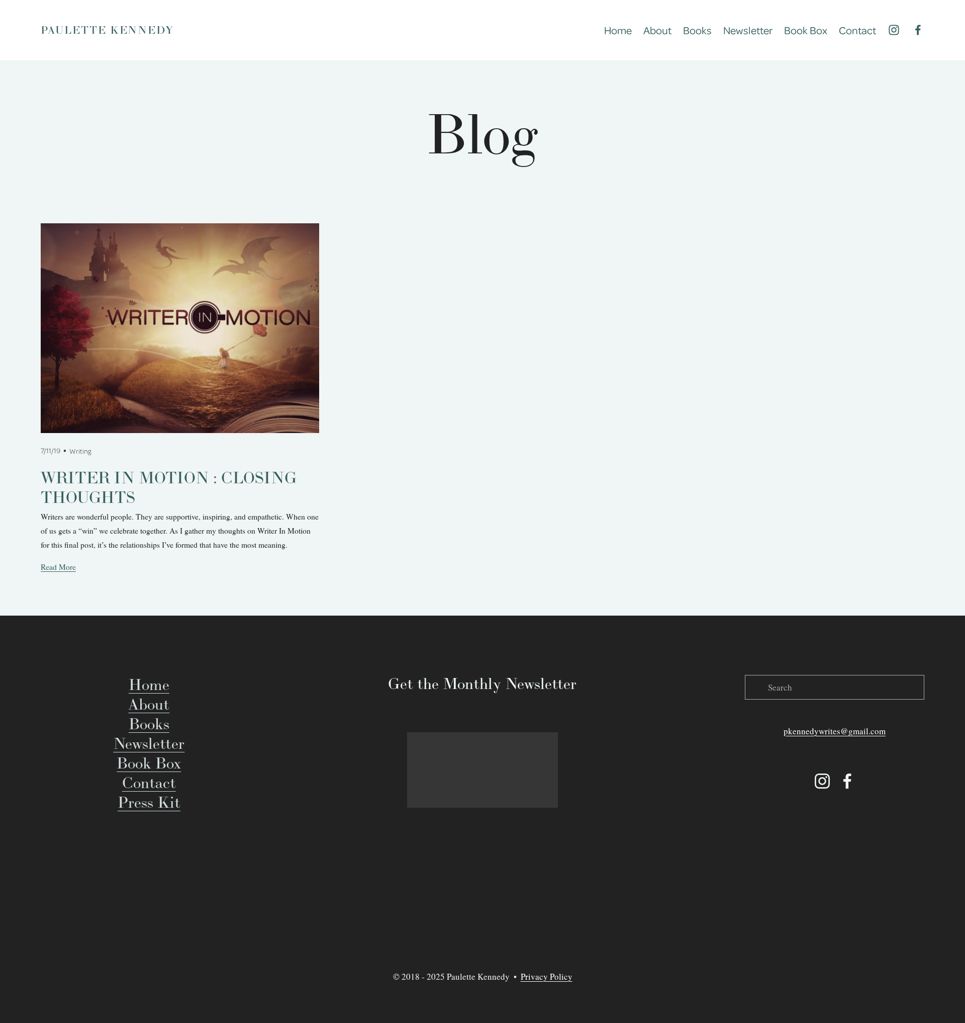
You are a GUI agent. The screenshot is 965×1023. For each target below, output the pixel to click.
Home (618, 30)
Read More (58, 566)
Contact (857, 30)
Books (697, 30)
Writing (80, 451)
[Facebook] (918, 30)
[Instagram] (894, 30)
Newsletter (748, 30)
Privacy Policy (546, 976)
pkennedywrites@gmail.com (835, 731)
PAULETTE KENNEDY (107, 30)
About (657, 30)
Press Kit (149, 802)
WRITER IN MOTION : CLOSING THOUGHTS (169, 487)
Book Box (805, 30)
